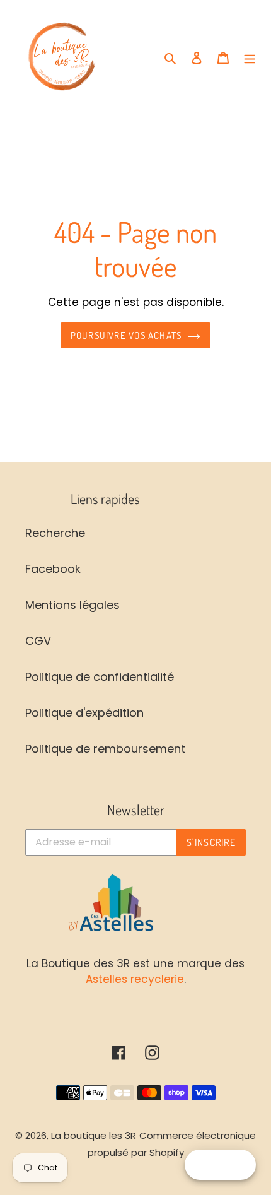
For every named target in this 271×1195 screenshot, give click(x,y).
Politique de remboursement (105, 748)
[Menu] (249, 57)
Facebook (53, 569)
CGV (38, 641)
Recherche (55, 533)
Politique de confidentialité (99, 677)
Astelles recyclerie (135, 979)
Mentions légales (72, 605)
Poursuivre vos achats (126, 335)
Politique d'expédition (84, 713)
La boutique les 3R (93, 1135)
